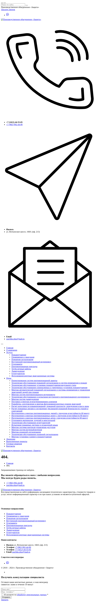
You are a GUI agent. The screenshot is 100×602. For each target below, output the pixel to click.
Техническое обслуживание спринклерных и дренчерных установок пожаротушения (49, 387)
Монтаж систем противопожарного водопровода (33, 394)
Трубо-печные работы (21, 369)
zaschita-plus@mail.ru (15, 339)
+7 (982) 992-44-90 (14, 124)
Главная (9, 348)
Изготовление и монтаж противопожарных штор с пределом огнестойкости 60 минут (49, 418)
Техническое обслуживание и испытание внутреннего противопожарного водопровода (50, 397)
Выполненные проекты (16, 441)
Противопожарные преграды (24, 366)
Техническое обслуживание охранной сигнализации (34, 434)
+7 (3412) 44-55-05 (23, 550)
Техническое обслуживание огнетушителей (30, 423)
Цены (8, 378)
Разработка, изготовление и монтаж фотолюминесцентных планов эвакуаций (46, 404)
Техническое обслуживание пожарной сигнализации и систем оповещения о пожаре (49, 383)
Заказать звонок (8, 9)
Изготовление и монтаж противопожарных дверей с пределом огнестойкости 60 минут (50, 413)
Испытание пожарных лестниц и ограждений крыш (34, 425)
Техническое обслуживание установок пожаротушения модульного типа (43, 385)
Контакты (10, 446)
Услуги (9, 352)
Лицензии (10, 439)
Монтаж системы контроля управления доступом (33, 427)
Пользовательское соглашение (14, 501)
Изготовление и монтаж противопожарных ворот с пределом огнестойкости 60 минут (49, 416)
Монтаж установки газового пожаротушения (31, 437)
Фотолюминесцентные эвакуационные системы (32, 376)
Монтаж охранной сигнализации (26, 432)
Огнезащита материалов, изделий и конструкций (33, 420)
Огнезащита (16, 364)
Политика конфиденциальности (15, 503)
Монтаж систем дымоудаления (25, 399)
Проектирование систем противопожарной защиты (34, 380)
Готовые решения (14, 444)
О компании (11, 350)
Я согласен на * (26, 595)
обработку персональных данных (32, 595)
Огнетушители (18, 373)
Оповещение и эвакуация (22, 357)
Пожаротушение (18, 355)
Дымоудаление (18, 371)
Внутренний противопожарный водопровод (31, 362)
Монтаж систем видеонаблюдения (26, 430)
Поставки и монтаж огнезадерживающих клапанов (34, 402)
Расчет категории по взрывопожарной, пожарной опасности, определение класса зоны (50, 406)
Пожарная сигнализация (22, 359)
